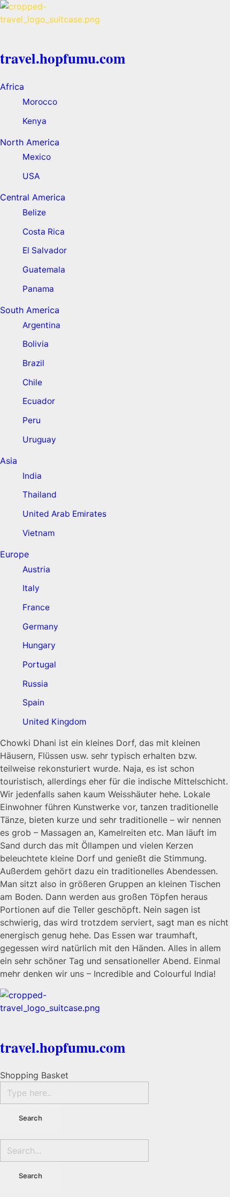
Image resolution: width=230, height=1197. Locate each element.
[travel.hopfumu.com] (115, 21)
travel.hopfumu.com (62, 58)
